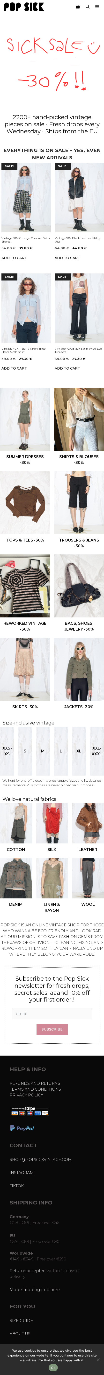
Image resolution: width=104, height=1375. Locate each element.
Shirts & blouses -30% (79, 459)
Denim (16, 904)
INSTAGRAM (22, 1172)
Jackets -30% (79, 707)
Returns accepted (28, 1270)
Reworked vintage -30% (25, 626)
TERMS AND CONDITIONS (35, 1089)
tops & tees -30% (25, 540)
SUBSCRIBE (52, 1029)
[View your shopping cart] (78, 7)
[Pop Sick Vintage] (24, 7)
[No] (98, 1359)
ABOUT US (20, 1333)
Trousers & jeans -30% (79, 543)
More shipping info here (35, 1289)
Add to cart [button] (14, 258)
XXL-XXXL (97, 751)
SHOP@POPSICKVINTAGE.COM (41, 1159)
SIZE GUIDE (21, 1320)
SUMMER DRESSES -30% (25, 459)
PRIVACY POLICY (26, 1095)
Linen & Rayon (52, 907)
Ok (53, 1368)
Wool (88, 904)
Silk (51, 849)
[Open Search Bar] (87, 7)
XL (79, 751)
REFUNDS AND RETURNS (35, 1083)
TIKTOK (17, 1186)
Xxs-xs (7, 751)
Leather (88, 849)
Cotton (16, 849)
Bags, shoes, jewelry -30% (79, 626)
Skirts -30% (25, 707)
